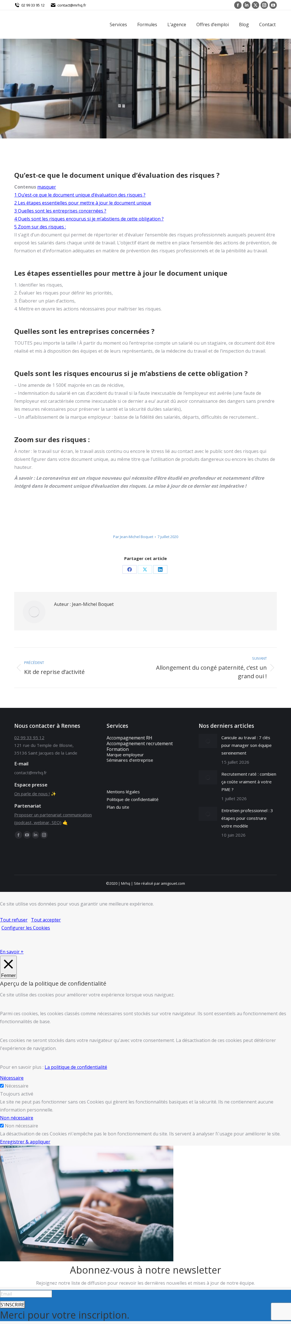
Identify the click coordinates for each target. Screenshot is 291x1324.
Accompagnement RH (129, 738)
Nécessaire (16, 1086)
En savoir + (12, 952)
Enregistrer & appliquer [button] (25, 1142)
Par (133, 536)
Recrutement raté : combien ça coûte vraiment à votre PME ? (248, 781)
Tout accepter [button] (46, 920)
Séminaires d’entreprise (130, 760)
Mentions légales (123, 791)
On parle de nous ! (32, 793)
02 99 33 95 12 (33, 5)
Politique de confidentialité (133, 799)
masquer (46, 187)
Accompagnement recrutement (140, 743)
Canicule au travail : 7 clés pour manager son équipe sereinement (246, 745)
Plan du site (118, 807)
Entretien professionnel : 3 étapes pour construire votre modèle (247, 818)
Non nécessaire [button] (16, 1118)
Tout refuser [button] (14, 920)
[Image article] (208, 741)
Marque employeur (125, 754)
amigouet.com (173, 883)
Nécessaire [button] (12, 1078)
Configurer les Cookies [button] (25, 928)
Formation (118, 749)
